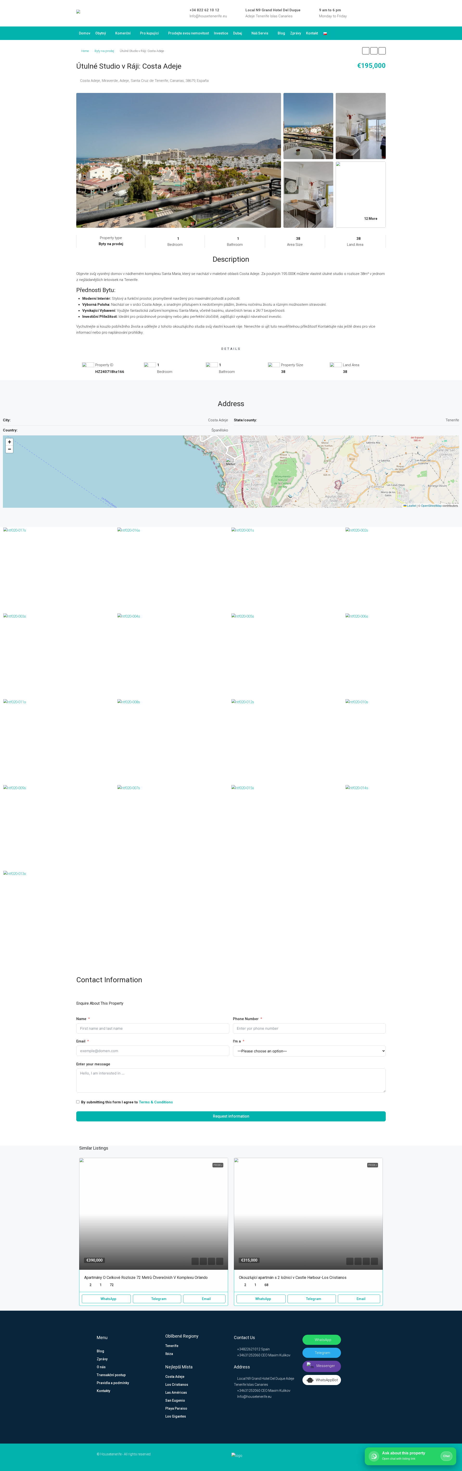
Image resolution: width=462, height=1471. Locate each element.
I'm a (237, 1041)
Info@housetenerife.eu (208, 16)
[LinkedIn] (363, 13)
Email (80, 1041)
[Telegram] (377, 13)
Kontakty (103, 1391)
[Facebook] (356, 13)
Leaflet (411, 505)
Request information (231, 1116)
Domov (84, 33)
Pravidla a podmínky (113, 1383)
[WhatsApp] (384, 13)
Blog (281, 33)
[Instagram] (370, 13)
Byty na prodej (104, 51)
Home (85, 51)
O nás (101, 1367)
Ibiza (169, 1354)
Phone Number (246, 1019)
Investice (221, 33)
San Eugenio (175, 1400)
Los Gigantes (175, 1416)
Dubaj (237, 33)
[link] (153, 1213)
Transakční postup (111, 1375)
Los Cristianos (176, 1384)
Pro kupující (149, 33)
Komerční (123, 33)
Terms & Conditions (156, 1102)
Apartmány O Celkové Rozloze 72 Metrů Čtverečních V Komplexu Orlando (146, 1277)
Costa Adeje (174, 1377)
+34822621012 (248, 1349)
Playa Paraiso (176, 1408)
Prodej (217, 1165)
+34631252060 (248, 1355)
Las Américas (176, 1392)
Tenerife (171, 1346)
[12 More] (361, 194)
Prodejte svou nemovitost (188, 33)
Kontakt (312, 33)
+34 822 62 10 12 (204, 10)
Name (81, 1019)
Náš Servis (259, 33)
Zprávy (295, 33)
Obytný (100, 33)
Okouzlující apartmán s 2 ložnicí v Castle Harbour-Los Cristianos (292, 1277)
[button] (365, 50)
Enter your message (93, 1064)
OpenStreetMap (431, 505)
